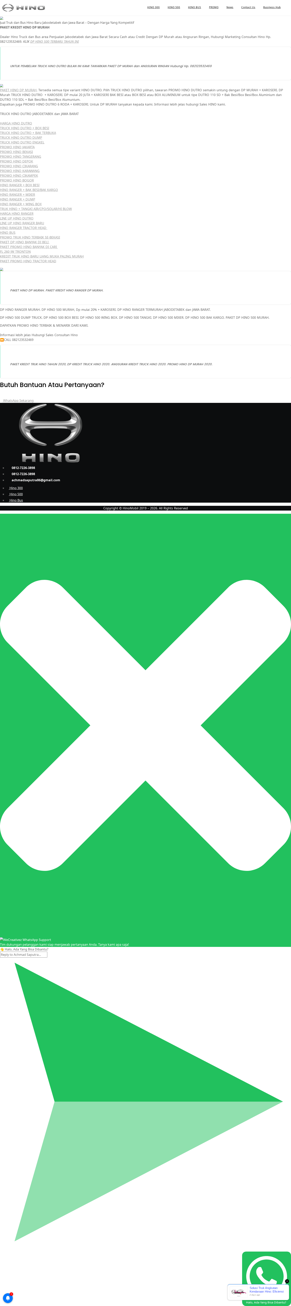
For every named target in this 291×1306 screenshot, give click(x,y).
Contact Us (248, 7)
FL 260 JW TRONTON (15, 251)
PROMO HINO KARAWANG (20, 171)
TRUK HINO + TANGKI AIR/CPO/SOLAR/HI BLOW (36, 209)
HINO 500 (174, 7)
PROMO (214, 7)
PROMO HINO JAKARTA (17, 147)
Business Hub (272, 7)
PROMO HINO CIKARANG (19, 166)
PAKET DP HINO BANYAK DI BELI (24, 242)
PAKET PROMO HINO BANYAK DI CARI (29, 247)
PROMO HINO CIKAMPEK (19, 175)
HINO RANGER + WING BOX (21, 204)
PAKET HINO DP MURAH (18, 90)
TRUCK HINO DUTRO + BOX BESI (24, 128)
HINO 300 (153, 7)
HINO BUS (194, 7)
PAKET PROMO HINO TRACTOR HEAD (28, 261)
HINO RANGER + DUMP (17, 199)
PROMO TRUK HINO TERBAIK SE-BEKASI (30, 237)
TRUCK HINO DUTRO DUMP (21, 137)
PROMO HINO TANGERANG (20, 156)
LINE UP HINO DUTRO (16, 218)
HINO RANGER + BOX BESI (19, 185)
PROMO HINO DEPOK (16, 161)
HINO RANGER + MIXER (17, 194)
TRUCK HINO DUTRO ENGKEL (22, 142)
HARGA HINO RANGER (16, 213)
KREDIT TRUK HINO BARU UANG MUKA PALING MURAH (42, 256)
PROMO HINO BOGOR (17, 180)
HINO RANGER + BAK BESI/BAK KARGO (29, 190)
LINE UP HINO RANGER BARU (22, 223)
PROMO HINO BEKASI (16, 152)
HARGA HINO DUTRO (16, 123)
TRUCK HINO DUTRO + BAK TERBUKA (28, 133)
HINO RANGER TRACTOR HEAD (23, 228)
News (229, 7)
